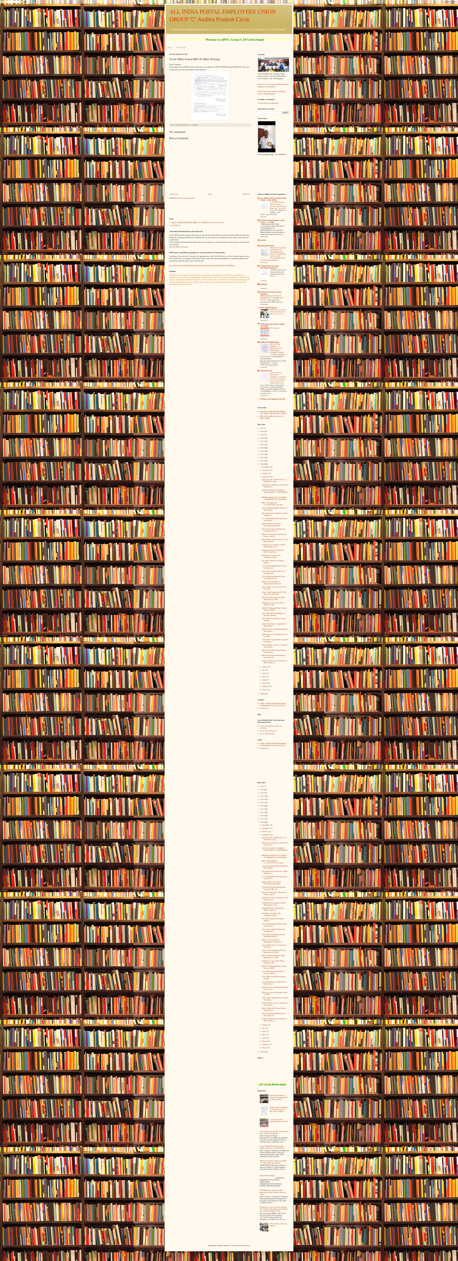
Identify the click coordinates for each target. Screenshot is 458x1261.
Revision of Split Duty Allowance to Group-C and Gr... (274, 535)
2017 (262, 441)
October (265, 473)
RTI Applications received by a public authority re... (275, 514)
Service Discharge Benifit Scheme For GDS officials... (275, 509)
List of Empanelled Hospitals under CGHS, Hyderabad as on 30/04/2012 (272, 1147)
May (264, 676)
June (264, 673)
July (263, 670)
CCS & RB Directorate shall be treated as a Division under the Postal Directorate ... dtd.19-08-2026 (278, 206)
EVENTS (175, 225)
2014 (262, 451)
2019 (262, 435)
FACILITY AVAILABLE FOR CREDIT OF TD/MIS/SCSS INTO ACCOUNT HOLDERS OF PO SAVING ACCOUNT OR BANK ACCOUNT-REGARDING (273, 254)
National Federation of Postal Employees (270, 293)
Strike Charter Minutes (267, 1175)
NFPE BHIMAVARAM (268, 307)
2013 (262, 454)
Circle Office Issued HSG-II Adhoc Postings (274, 619)
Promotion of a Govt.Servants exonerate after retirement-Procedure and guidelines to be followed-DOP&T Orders (274, 1209)
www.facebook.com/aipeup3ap (268, 103)
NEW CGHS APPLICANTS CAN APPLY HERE (271, 417)
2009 (262, 693)
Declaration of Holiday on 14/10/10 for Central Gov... (275, 486)
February (265, 686)
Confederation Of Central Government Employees (269, 267)
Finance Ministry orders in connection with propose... (274, 646)
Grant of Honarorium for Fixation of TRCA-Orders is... (274, 662)
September (266, 477)
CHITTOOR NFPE (267, 246)
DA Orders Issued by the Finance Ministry (273, 561)
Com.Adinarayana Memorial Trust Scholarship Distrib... (273, 577)
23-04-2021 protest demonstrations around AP (278, 1120)
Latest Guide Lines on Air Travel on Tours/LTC (274, 588)
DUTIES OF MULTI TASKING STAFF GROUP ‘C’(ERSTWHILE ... (275, 492)
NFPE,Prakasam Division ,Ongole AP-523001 (272, 325)
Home (170, 47)
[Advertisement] (212, 208)
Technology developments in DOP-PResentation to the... (273, 546)
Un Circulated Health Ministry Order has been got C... (274, 567)
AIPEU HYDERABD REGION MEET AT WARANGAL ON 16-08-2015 (197, 222)
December (266, 467)
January (265, 689)
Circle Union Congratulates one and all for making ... (275, 640)
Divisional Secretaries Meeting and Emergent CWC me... (273, 530)
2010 (262, 464)
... (261, 286)
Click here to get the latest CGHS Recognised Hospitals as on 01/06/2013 (273, 85)
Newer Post (174, 194)
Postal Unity (181, 47)
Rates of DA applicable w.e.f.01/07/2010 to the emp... (273, 503)
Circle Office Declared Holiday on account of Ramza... (273, 614)
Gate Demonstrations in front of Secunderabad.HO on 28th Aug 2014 (278, 1097)
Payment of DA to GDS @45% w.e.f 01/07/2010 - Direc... (274, 480)
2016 (262, 444)
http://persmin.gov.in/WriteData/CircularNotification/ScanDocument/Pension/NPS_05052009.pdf (202, 265)
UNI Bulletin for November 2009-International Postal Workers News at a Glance (273, 1192)
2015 (262, 448)
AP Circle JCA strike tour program (278, 1225)
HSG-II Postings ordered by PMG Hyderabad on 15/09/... (273, 598)
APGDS (263, 240)
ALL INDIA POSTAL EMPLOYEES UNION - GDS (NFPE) (273, 199)
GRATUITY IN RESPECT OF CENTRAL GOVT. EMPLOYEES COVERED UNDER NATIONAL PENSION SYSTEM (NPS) (272, 350)
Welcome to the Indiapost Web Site (272, 399)
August (265, 667)
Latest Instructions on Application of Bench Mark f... (274, 625)
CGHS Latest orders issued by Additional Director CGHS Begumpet (272, 92)
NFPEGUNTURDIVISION (269, 342)
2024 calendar (275, 328)
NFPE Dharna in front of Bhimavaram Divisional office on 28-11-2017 (278, 312)
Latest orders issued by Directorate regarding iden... (273, 572)
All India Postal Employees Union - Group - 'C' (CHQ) (272, 221)
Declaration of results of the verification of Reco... (271, 556)
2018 (262, 438)
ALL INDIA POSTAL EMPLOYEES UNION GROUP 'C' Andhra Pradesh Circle (222, 15)
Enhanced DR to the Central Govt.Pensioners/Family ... (272, 525)
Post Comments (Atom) (187, 198)
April (264, 680)
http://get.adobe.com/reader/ (178, 247)
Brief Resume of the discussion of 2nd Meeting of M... (275, 540)
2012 (262, 457)
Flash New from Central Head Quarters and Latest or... (275, 630)
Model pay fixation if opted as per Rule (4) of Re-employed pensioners (273, 1162)
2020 (262, 431)
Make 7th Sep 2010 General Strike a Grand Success (274, 651)
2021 (262, 428)
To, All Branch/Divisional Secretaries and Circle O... (274, 519)
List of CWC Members (267, 734)
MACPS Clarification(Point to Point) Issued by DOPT (274, 609)
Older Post (246, 194)
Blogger (247, 1245)
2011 (262, 461)
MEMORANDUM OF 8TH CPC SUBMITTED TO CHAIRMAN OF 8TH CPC (271, 298)
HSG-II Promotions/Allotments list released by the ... (274, 656)
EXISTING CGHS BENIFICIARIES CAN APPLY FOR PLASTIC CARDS (273, 412)
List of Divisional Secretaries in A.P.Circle (270, 727)
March (264, 683)
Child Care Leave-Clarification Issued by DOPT (274, 635)
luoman (232, 1245)
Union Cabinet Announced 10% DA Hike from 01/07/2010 (274, 593)
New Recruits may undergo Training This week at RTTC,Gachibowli (274, 1132)
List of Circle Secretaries (268, 731)
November (266, 470)
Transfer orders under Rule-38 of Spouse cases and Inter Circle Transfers (279, 1109)
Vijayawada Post (266, 370)
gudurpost (264, 284)
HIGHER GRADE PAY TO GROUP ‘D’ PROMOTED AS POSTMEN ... (275, 498)
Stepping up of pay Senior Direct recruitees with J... (273, 604)
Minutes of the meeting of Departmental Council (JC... (272, 582)
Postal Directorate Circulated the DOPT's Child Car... (273, 551)
